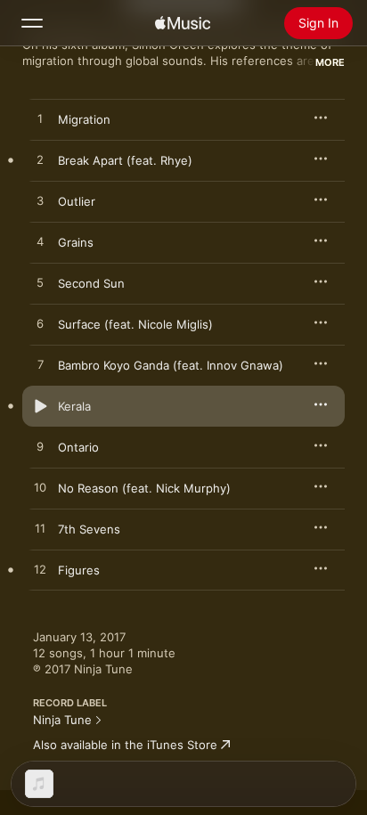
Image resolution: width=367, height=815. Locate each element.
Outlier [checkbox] (76, 201)
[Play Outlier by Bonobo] (40, 201)
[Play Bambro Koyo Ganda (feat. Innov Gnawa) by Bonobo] (40, 365)
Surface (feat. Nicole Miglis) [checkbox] (135, 324)
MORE (330, 62)
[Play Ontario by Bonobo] (40, 447)
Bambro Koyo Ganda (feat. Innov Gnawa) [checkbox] (170, 365)
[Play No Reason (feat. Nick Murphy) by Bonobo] (40, 488)
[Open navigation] (32, 23)
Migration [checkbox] (84, 119)
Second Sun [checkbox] (91, 283)
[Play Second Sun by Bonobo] (40, 283)
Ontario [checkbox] (78, 447)
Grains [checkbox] (76, 242)
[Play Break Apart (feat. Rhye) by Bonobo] (40, 160)
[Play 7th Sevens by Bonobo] (40, 529)
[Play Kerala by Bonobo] (40, 406)
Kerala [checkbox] (74, 406)
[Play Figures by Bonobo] (40, 570)
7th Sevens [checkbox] (89, 529)
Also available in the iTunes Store (125, 745)
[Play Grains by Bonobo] (40, 242)
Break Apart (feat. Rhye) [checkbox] (125, 160)
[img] (182, 23)
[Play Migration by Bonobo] (40, 119)
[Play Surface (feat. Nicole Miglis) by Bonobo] (40, 324)
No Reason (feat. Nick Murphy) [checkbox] (144, 488)
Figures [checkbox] (79, 570)
